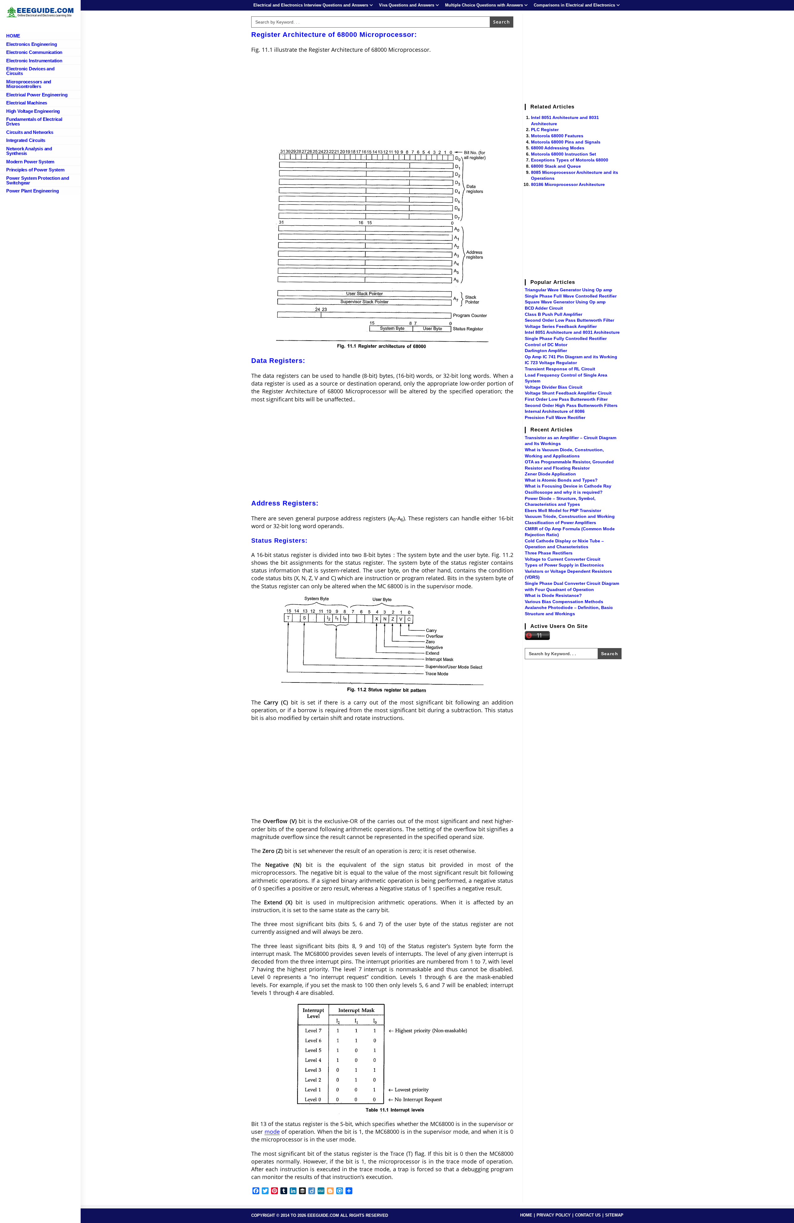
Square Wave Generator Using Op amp (565, 301)
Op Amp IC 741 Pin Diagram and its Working (571, 356)
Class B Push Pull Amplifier (553, 314)
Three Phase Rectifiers (549, 552)
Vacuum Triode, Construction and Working (570, 516)
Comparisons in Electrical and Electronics (574, 5)
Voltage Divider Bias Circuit (553, 387)
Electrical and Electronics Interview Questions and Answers (310, 5)
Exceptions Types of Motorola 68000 (569, 159)
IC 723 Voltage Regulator (551, 362)
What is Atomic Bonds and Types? (561, 480)
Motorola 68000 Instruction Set (563, 154)
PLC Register (545, 129)
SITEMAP (614, 1215)
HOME (526, 1215)
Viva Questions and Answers (406, 5)
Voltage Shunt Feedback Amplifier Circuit (568, 393)
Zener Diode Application (550, 473)
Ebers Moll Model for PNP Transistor (563, 510)
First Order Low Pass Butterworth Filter (566, 399)
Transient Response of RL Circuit (560, 368)
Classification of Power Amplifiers (560, 522)
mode (272, 1131)
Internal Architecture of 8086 (555, 411)
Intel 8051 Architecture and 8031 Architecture (572, 332)
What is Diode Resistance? (553, 595)
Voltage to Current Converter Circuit (562, 559)
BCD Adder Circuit (544, 308)
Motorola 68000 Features (557, 135)
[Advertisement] (382, 103)
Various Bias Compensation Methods (564, 601)
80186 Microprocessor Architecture (568, 184)
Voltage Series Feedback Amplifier (561, 326)
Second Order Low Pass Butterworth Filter (569, 320)
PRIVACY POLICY (554, 1215)
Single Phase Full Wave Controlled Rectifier (571, 296)
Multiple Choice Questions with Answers (484, 5)
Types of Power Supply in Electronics (564, 565)
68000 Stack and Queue (556, 166)
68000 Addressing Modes (557, 147)
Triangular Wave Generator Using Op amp (568, 289)
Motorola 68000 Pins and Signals (565, 141)
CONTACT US (588, 1215)
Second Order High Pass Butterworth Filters (571, 405)
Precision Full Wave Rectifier (555, 417)
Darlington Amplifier (546, 350)
